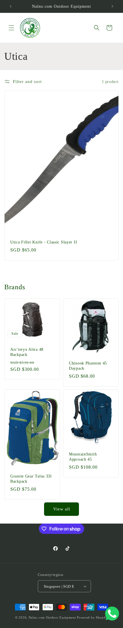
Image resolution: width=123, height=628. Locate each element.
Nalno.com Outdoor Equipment (52, 617)
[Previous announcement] (10, 6)
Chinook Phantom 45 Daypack (88, 366)
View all (61, 509)
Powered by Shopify (92, 617)
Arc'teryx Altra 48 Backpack (26, 351)
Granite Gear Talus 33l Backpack (31, 479)
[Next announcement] (112, 6)
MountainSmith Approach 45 (83, 456)
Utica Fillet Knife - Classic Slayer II (43, 242)
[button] (11, 27)
